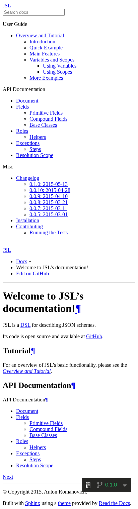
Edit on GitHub (32, 273)
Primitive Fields (46, 113)
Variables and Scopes (51, 60)
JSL (7, 5)
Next (8, 477)
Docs (21, 261)
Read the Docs (114, 503)
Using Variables (59, 66)
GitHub (94, 336)
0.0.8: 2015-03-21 (48, 202)
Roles (22, 131)
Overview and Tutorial (40, 35)
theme (64, 503)
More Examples (46, 78)
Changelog (27, 178)
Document (27, 101)
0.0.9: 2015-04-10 (48, 196)
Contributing (29, 226)
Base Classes (43, 125)
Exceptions (28, 143)
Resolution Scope (34, 155)
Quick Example (46, 47)
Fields (22, 107)
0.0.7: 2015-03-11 (48, 208)
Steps (35, 149)
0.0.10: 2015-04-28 (49, 190)
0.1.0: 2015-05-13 (48, 184)
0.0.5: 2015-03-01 (48, 214)
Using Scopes (57, 72)
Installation (27, 220)
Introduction (42, 41)
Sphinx (32, 503)
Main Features (44, 53)
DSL (25, 325)
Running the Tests (48, 232)
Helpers (37, 137)
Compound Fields (48, 119)
